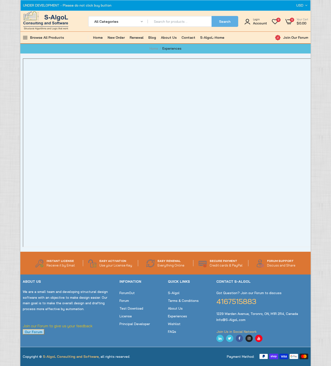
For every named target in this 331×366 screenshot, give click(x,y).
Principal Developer (134, 324)
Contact (188, 37)
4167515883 (236, 301)
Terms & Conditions (183, 300)
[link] (318, 331)
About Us (169, 37)
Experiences (177, 316)
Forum (124, 300)
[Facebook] (239, 338)
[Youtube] (258, 338)
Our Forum (33, 332)
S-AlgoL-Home (212, 37)
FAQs (172, 331)
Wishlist (174, 324)
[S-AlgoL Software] (46, 21)
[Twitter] (229, 338)
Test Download (131, 308)
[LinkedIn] (220, 338)
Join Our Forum (295, 37)
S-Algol (174, 293)
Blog (152, 37)
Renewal (136, 37)
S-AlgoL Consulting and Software (71, 356)
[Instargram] (249, 338)
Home (98, 37)
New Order (116, 37)
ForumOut (127, 293)
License (125, 316)
